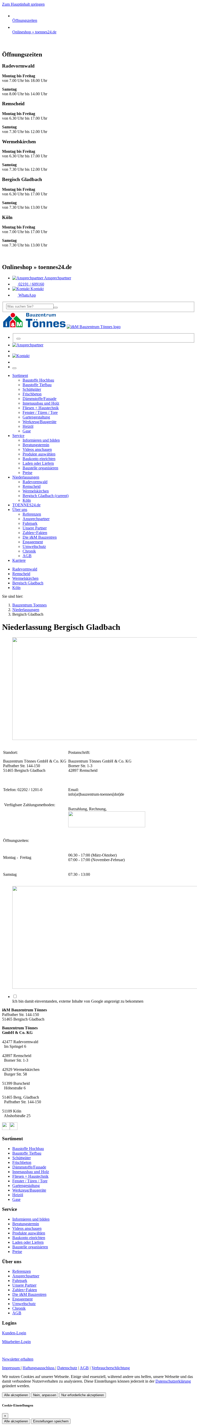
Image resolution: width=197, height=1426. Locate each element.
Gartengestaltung (26, 1185)
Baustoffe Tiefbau (26, 1153)
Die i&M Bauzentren (29, 1294)
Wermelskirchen (25, 578)
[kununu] (13, 1128)
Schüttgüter (21, 1158)
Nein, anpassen (44, 1395)
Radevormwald (24, 569)
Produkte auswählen (28, 1233)
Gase (16, 1199)
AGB (16, 1313)
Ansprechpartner (25, 1276)
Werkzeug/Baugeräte (29, 1190)
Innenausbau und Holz (30, 1172)
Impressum (11, 1368)
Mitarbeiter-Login (16, 1341)
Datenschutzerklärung (173, 1381)
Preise (17, 1251)
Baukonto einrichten (28, 1237)
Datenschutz (67, 1368)
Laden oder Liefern (28, 1242)
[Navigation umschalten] (14, 368)
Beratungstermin (25, 1224)
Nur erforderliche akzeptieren (82, 1395)
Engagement (22, 1299)
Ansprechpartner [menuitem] (57, 278)
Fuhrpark (19, 1280)
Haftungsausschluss (39, 1368)
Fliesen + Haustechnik (30, 1176)
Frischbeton (21, 1162)
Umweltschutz (24, 1303)
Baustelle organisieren (30, 1247)
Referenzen (21, 1271)
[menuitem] (27, 345)
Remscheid (21, 574)
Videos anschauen (27, 1228)
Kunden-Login (14, 1333)
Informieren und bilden (31, 1219)
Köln (16, 587)
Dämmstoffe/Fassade (29, 1167)
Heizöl (17, 1195)
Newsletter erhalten (17, 1359)
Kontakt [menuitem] (36, 289)
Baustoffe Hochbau (28, 1148)
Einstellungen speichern (50, 1421)
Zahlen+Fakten (24, 1290)
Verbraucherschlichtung (111, 1368)
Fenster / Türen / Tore (29, 1181)
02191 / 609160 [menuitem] (30, 284)
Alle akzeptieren (16, 1395)
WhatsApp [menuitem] (26, 295)
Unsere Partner (24, 1285)
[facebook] (6, 1128)
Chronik (19, 1308)
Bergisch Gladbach (27, 583)
